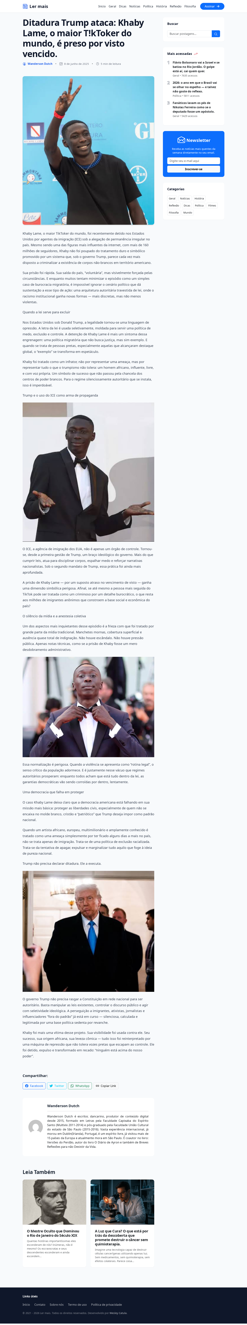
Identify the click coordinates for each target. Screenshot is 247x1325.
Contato (39, 1305)
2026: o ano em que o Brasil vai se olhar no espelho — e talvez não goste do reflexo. (195, 87)
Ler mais (38, 6)
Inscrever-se (193, 169)
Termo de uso (77, 1305)
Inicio (102, 6)
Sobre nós (57, 1305)
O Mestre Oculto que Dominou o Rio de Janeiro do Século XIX (53, 1233)
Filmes (212, 205)
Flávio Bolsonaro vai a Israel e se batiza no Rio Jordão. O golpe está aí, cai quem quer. (196, 66)
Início (26, 1305)
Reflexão (176, 6)
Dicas (122, 6)
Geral (112, 6)
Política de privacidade (106, 1305)
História (161, 6)
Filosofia (190, 6)
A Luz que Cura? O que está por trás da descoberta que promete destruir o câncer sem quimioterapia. (121, 1237)
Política (148, 6)
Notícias (134, 6)
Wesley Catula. (118, 1313)
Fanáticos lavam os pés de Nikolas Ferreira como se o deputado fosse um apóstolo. (194, 107)
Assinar (210, 6)
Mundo (187, 212)
